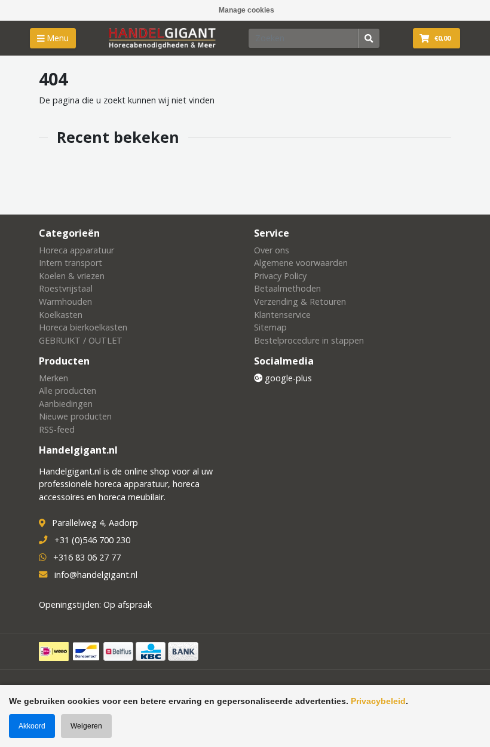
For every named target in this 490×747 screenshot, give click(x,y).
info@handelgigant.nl (95, 574)
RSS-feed (57, 429)
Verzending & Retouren (300, 301)
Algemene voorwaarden (301, 262)
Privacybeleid (378, 701)
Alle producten (67, 390)
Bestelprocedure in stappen (309, 340)
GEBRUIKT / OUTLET (80, 340)
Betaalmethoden (287, 288)
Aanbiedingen (66, 403)
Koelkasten (60, 314)
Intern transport (70, 262)
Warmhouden (65, 301)
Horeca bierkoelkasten (83, 327)
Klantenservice (282, 314)
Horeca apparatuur (76, 250)
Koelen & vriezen (72, 275)
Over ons (271, 250)
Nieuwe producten (75, 416)
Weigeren (86, 726)
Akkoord (32, 726)
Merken (53, 378)
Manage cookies (246, 10)
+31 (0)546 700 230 (92, 540)
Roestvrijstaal (66, 288)
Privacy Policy (280, 275)
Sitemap (270, 327)
